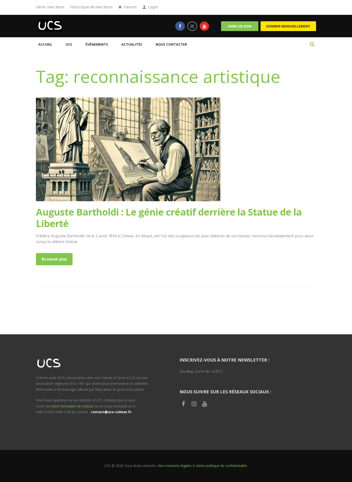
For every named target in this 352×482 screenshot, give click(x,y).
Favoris (130, 7)
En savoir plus (54, 259)
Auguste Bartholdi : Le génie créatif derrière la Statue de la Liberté (169, 217)
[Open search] (312, 44)
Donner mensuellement (288, 26)
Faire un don (239, 26)
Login (153, 7)
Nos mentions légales (175, 465)
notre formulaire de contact (72, 406)
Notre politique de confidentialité (221, 465)
